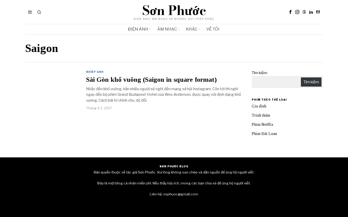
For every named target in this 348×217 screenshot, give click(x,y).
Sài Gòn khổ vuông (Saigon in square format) (151, 79)
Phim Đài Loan (264, 133)
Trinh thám (261, 115)
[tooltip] (290, 12)
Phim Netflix (262, 124)
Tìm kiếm (259, 73)
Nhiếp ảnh (95, 71)
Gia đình (259, 106)
